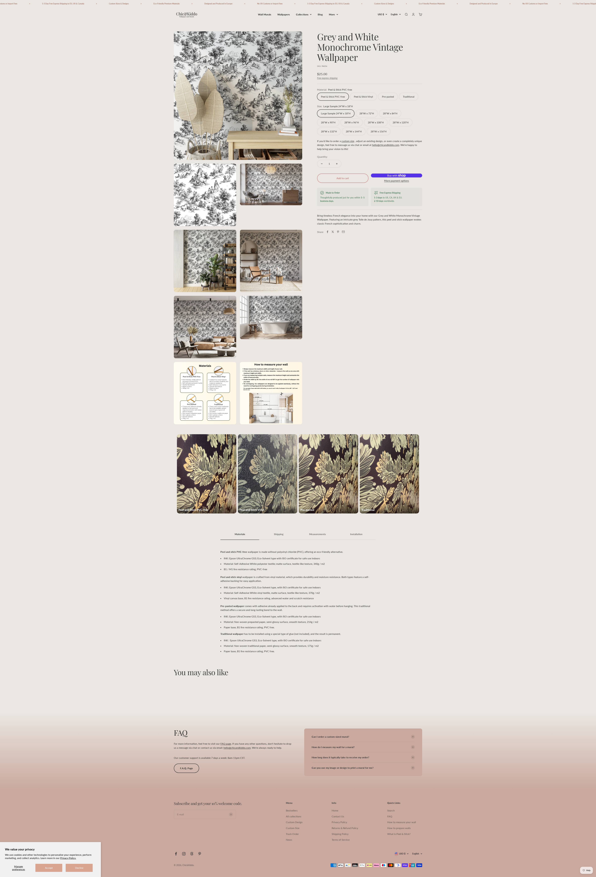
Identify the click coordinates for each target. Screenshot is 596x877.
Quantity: (322, 156)
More (332, 14)
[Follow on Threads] (192, 854)
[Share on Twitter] (332, 231)
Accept (49, 867)
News (289, 839)
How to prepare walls (399, 828)
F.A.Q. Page (186, 768)
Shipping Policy (340, 833)
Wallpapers (283, 14)
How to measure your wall (401, 822)
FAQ (389, 816)
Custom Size (292, 828)
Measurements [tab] (317, 534)
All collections (293, 816)
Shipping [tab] (278, 534)
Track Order (292, 833)
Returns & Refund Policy (345, 828)
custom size (347, 141)
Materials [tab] (240, 534)
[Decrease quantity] (321, 163)
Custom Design (294, 822)
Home (335, 810)
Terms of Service (341, 839)
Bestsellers (292, 810)
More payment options (396, 180)
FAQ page (225, 743)
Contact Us (338, 816)
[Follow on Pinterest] (200, 854)
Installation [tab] (356, 534)
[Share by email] (343, 231)
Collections (302, 14)
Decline (79, 867)
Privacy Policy (339, 822)
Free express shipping (327, 78)
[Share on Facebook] (327, 231)
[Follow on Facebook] (176, 854)
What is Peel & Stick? (399, 833)
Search (391, 810)
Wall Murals (264, 14)
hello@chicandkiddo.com (385, 144)
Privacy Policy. (68, 857)
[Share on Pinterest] (338, 231)
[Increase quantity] (336, 163)
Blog (320, 14)
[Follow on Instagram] (184, 854)
